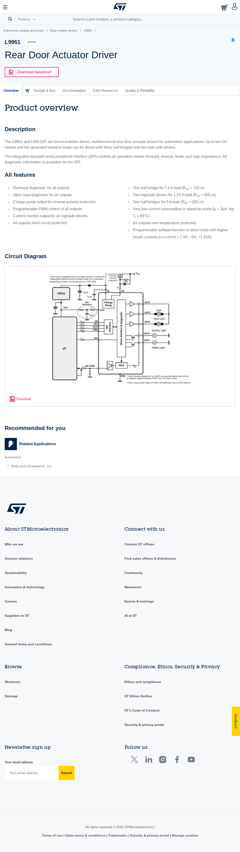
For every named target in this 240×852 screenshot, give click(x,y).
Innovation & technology (25, 587)
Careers (11, 601)
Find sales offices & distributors (150, 558)
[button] (5, 6)
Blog (8, 630)
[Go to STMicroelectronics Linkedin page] (148, 760)
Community (133, 573)
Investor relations (19, 558)
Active (31, 42)
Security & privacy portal (144, 725)
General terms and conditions (28, 644)
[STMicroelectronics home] (120, 6)
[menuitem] (52, 466)
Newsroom (132, 587)
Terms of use (53, 835)
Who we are (14, 544)
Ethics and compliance (142, 682)
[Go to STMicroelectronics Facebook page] (176, 760)
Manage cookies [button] (184, 835)
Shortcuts (12, 682)
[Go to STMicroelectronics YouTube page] (191, 760)
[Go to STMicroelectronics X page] (135, 760)
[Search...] (10, 19)
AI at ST (130, 615)
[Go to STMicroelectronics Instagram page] (162, 760)
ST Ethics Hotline (138, 696)
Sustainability (16, 573)
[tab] (11, 90)
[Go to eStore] (225, 7)
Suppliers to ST (17, 615)
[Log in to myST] (235, 7)
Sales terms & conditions (85, 835)
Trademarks (117, 835)
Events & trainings (139, 601)
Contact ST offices (139, 544)
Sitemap (11, 696)
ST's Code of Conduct (142, 710)
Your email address (19, 762)
